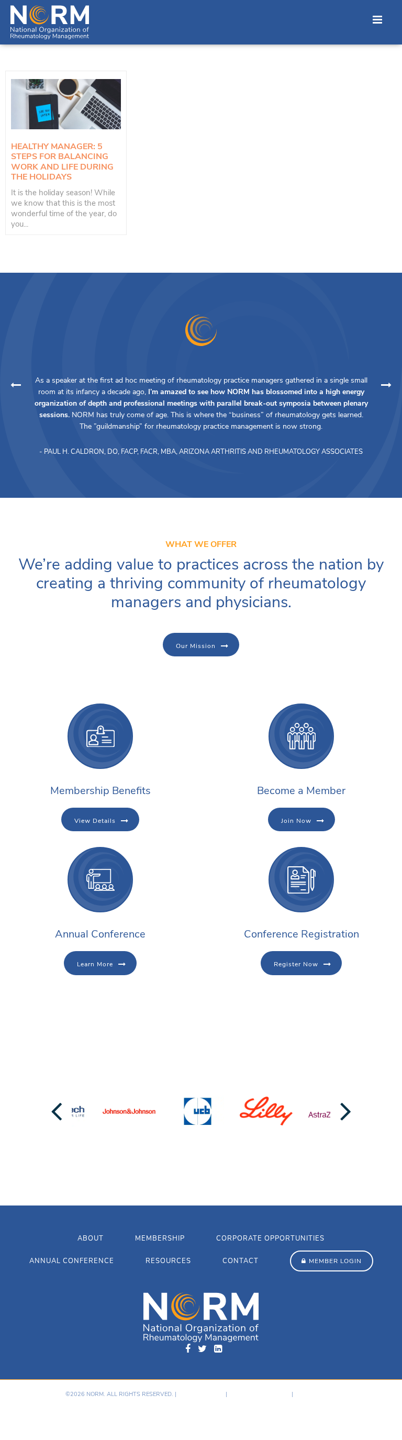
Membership (160, 1238)
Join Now (296, 821)
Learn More (95, 964)
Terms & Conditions (259, 1394)
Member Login (335, 1261)
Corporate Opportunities (270, 1238)
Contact (240, 1261)
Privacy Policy (201, 1394)
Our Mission (196, 646)
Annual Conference (71, 1261)
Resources (168, 1261)
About (90, 1238)
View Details (95, 821)
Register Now (296, 964)
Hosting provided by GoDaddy (53, 1416)
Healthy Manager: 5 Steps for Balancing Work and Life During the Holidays (62, 162)
